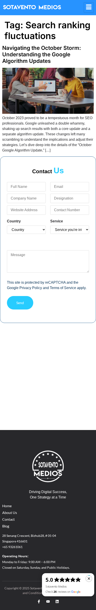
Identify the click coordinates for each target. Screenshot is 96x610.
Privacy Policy (30, 288)
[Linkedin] (57, 601)
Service (56, 221)
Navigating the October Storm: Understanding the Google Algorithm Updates (41, 54)
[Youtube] (48, 601)
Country (14, 221)
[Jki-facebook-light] (39, 601)
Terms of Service (63, 288)
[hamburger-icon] (89, 7)
